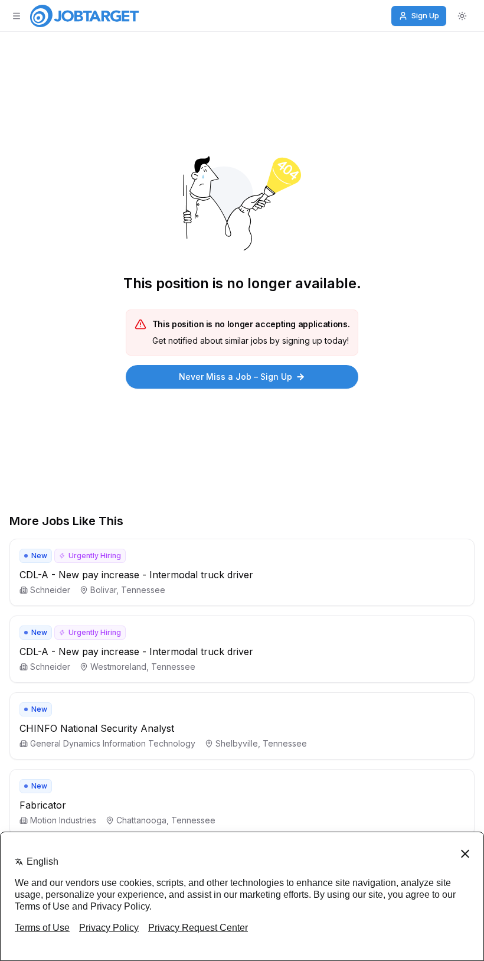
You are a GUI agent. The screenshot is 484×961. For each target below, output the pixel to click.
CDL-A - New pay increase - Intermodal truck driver (136, 575)
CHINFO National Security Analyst (96, 728)
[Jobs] (84, 16)
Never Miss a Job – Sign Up (235, 377)
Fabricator (42, 805)
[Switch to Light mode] (462, 16)
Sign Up (425, 15)
